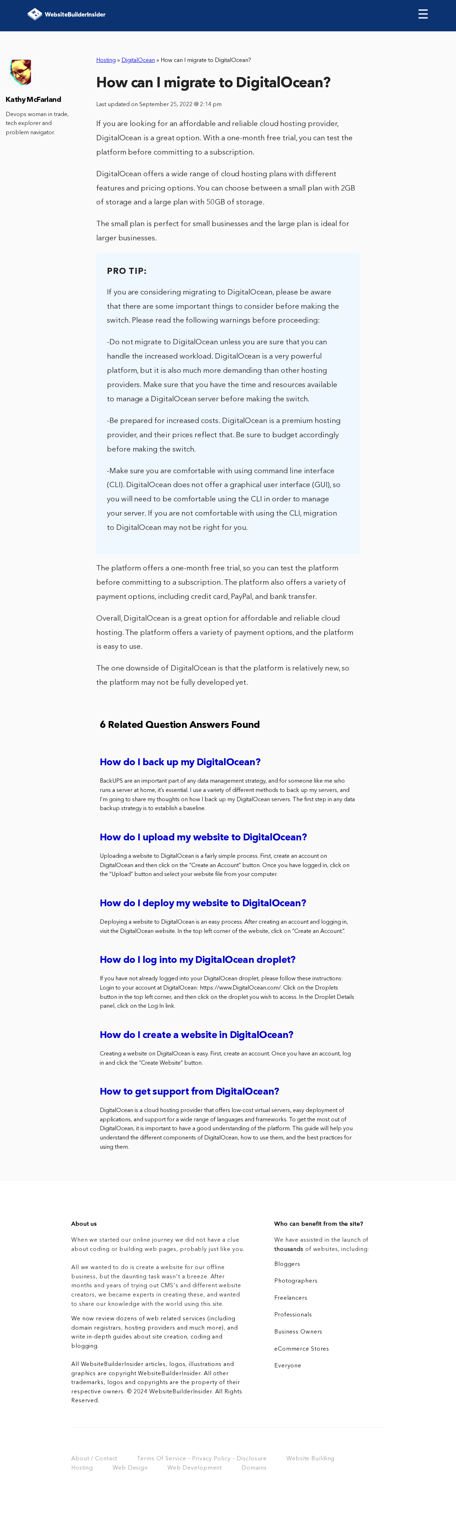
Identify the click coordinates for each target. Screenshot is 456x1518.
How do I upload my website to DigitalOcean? (203, 838)
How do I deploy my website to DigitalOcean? (203, 904)
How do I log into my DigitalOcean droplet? (198, 960)
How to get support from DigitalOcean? (189, 1092)
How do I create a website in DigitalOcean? (197, 1035)
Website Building (310, 1459)
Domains (254, 1468)
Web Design (130, 1468)
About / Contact (94, 1459)
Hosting (106, 60)
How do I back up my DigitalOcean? (180, 763)
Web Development (194, 1468)
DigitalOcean (138, 60)
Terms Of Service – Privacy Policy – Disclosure (202, 1459)
